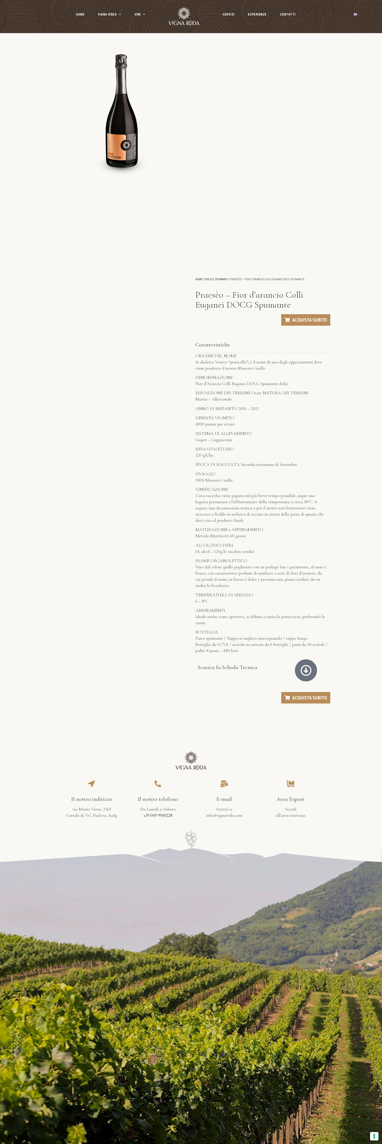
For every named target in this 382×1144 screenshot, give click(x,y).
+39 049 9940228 (157, 815)
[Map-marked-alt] (223, 1054)
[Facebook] (180, 1054)
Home (80, 14)
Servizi (229, 14)
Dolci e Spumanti (216, 279)
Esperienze (257, 14)
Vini (138, 14)
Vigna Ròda (107, 14)
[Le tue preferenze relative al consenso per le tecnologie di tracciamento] (374, 1136)
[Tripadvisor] (201, 1054)
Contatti (288, 14)
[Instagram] (159, 1054)
